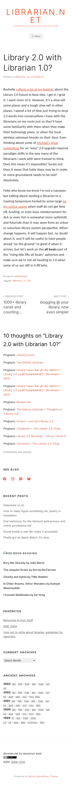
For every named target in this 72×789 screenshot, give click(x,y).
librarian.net (36, 16)
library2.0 (18, 280)
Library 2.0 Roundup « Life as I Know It (41, 436)
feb (20, 683)
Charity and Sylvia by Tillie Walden (25, 576)
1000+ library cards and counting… (14, 304)
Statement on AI (13, 505)
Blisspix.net (24, 402)
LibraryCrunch (25, 355)
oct (24, 696)
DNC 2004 (10, 626)
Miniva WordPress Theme (43, 776)
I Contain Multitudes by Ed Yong (24, 595)
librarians (20, 276)
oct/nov (33, 722)
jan (14, 683)
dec (37, 696)
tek (29, 280)
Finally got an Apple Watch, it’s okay (26, 537)
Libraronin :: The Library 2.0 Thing (38, 443)
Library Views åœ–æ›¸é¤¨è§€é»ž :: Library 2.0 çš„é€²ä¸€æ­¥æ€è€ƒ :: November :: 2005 (32, 374)
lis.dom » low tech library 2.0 (35, 421)
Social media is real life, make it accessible (30, 531)
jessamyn (36, 77)
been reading (25, 553)
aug (11, 696)
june (33, 718)
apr (34, 683)
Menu (37, 36)
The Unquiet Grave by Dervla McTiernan (29, 569)
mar (27, 683)
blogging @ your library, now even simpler (54, 304)
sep (18, 696)
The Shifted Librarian (30, 362)
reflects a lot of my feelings (35, 89)
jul (4, 688)
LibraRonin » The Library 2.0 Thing (38, 428)
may (41, 683)
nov (31, 696)
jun (48, 683)
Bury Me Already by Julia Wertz (24, 562)
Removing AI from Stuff (18, 620)
